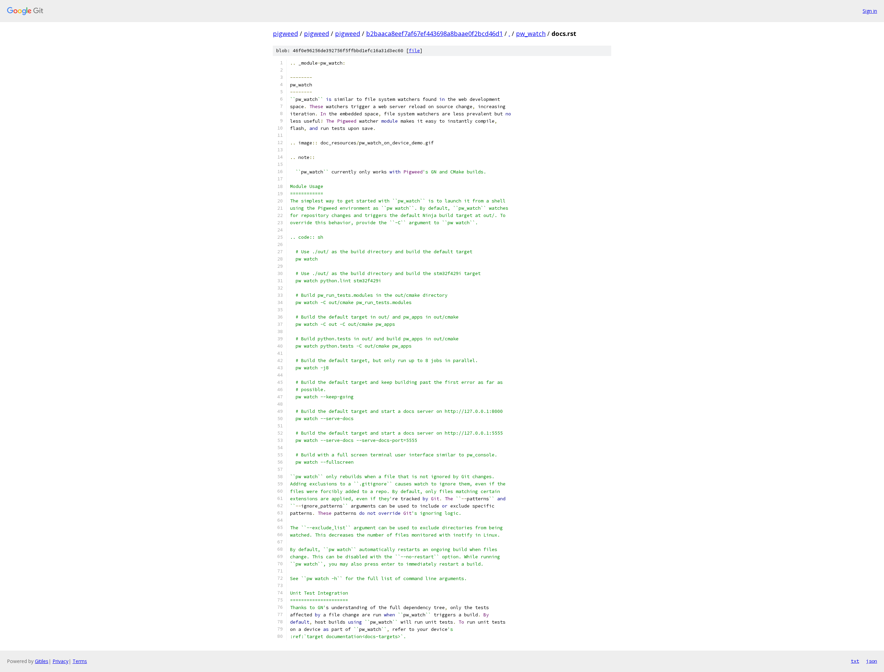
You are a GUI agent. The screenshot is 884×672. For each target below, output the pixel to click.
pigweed (285, 33)
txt (855, 661)
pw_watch (531, 33)
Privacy (60, 661)
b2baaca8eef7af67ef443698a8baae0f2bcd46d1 (434, 33)
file (414, 51)
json (871, 661)
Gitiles (41, 661)
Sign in (870, 11)
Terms (80, 661)
